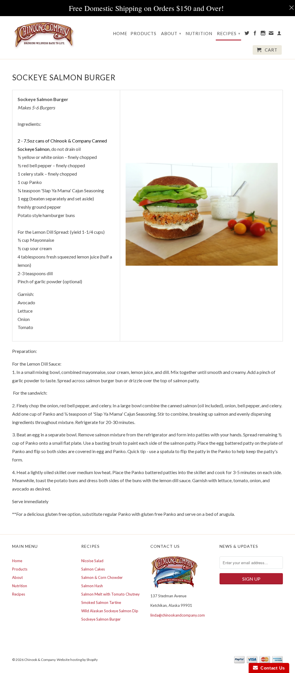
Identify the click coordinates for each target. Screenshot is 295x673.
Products (143, 33)
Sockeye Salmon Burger (101, 619)
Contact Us (271, 668)
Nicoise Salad (92, 560)
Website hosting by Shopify (77, 659)
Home (120, 33)
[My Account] (279, 34)
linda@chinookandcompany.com (177, 615)
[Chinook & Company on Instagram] (263, 34)
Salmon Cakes (93, 569)
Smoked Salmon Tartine (101, 602)
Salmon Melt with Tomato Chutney (110, 594)
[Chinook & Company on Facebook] (255, 34)
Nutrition (199, 33)
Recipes (229, 33)
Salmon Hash (92, 585)
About (171, 33)
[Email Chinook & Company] (271, 34)
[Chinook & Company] (43, 35)
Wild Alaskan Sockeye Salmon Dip (109, 611)
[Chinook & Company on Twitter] (247, 34)
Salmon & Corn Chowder (102, 577)
